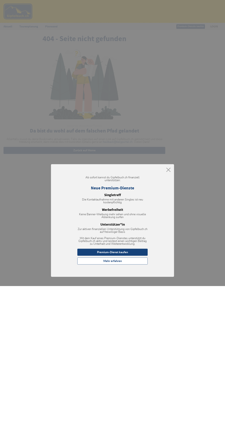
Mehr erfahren (112, 261)
